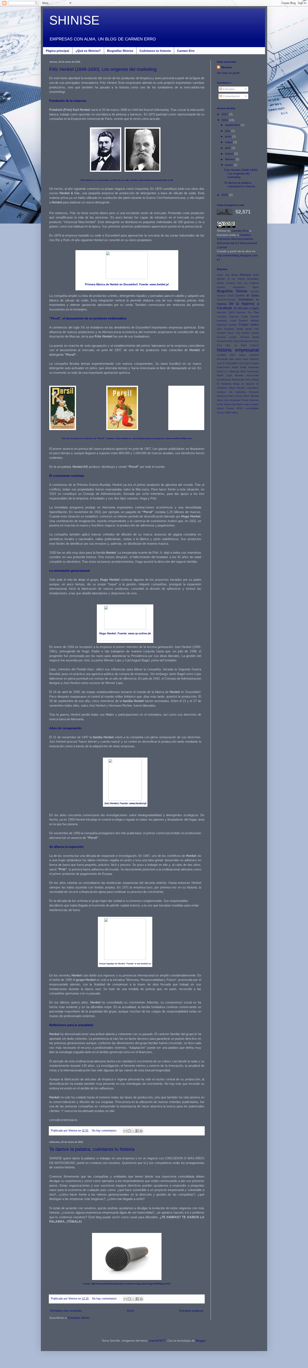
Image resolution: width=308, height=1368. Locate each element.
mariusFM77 (157, 1340)
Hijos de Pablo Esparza (242, 345)
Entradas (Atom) (79, 1317)
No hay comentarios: (105, 1130)
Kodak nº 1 (223, 371)
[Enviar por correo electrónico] (125, 1131)
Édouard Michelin (249, 320)
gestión (233, 337)
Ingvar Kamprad (249, 355)
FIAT (256, 329)
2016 (225, 120)
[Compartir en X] (133, 1131)
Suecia (220, 412)
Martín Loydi (224, 375)
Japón (238, 359)
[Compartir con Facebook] (137, 1131)
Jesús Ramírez (250, 359)
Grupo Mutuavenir (242, 341)
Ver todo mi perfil (228, 73)
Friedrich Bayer (225, 333)
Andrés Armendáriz (248, 279)
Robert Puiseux (225, 408)
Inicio (130, 1310)
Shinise (226, 67)
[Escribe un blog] (129, 1131)
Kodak (235, 367)
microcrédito (252, 375)
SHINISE (74, 20)
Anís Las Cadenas (248, 283)
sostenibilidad (252, 408)
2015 (225, 195)
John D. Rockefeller (227, 363)
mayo (229, 142)
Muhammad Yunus (241, 379)
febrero (230, 159)
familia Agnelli (244, 329)
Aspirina (221, 287)
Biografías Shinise (120, 50)
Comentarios (231, 96)
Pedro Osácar (235, 396)
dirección (221, 312)
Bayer (256, 287)
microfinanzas (224, 379)
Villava (235, 412)
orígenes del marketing (231, 392)
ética (219, 329)
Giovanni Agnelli (249, 337)
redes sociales (251, 404)
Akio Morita (231, 275)
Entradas (228, 89)
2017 (225, 114)
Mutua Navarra (237, 388)
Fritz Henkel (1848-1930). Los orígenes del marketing (103, 69)
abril (228, 148)
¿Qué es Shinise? (88, 50)
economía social (226, 320)
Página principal (57, 50)
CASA (230, 295)
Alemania (245, 274)
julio (228, 130)
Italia (231, 359)
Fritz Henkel (242, 333)
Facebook (229, 329)
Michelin (239, 375)
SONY (239, 408)
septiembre (233, 125)
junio (228, 136)
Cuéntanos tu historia (155, 50)
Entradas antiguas (191, 1310)
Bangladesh (239, 287)
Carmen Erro (186, 50)
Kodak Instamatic (249, 367)
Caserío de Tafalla (247, 295)
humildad (221, 355)
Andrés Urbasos (226, 283)
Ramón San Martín (233, 404)
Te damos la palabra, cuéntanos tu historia (92, 1149)
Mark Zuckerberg (250, 371)
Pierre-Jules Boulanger (229, 400)
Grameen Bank (225, 341)
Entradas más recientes (66, 1310)
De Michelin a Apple (246, 308)
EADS (231, 312)
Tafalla (227, 412)
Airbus (220, 275)
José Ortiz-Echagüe (248, 363)
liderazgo (234, 371)
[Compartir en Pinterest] (141, 1131)
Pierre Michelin (251, 396)
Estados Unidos (249, 324)
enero (229, 165)
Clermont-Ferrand (226, 299)
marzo (229, 153)
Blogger (201, 1340)
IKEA (232, 355)
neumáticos (253, 388)
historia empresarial (238, 350)
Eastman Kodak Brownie (244, 316)
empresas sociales (227, 324)
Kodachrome (223, 367)
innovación (222, 359)
